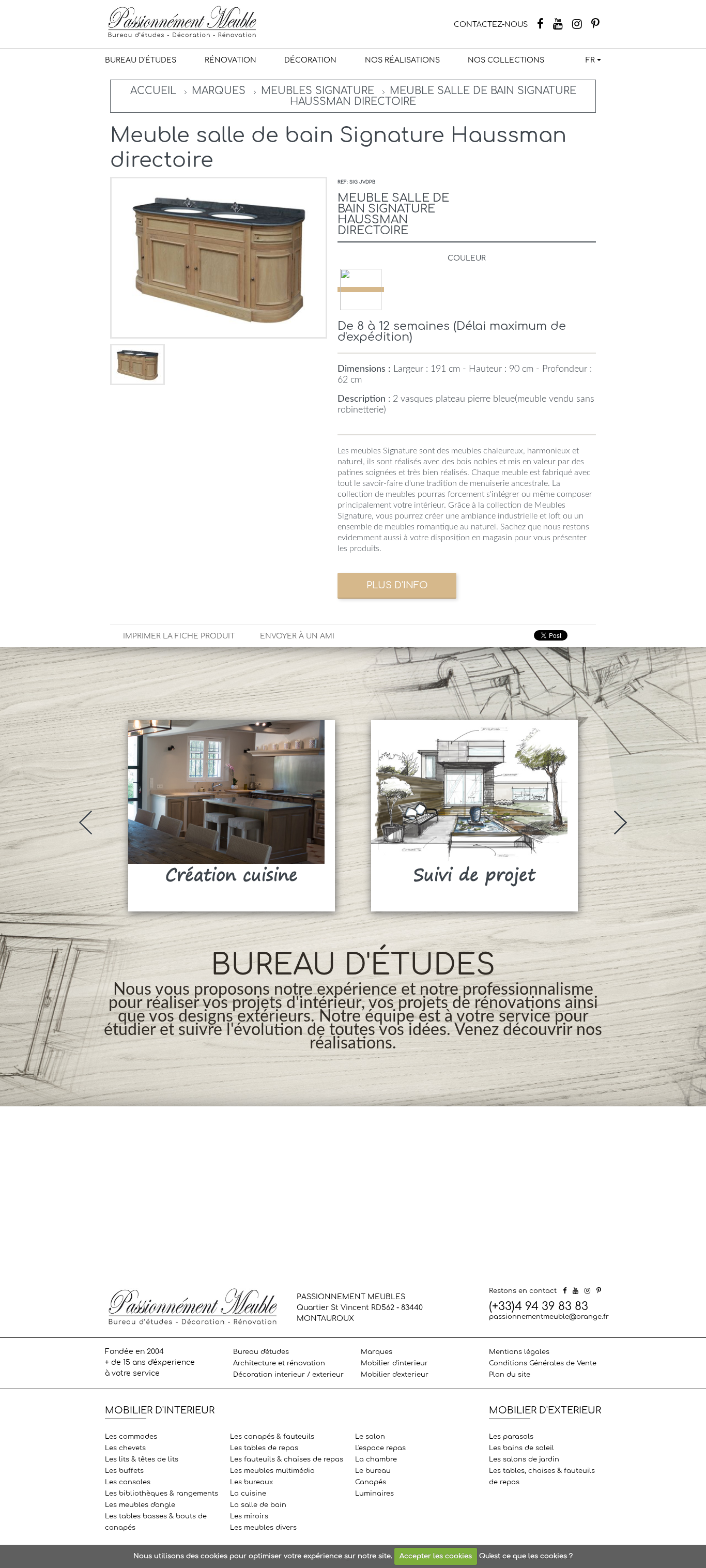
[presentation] (85, 822)
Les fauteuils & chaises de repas (286, 1459)
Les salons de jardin (524, 1459)
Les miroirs (249, 1516)
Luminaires (374, 1493)
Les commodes (131, 1436)
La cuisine (248, 1493)
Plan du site (509, 1374)
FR (590, 60)
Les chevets (125, 1448)
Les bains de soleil (521, 1448)
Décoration (310, 60)
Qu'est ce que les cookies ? (526, 1556)
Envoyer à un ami (297, 636)
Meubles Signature (317, 90)
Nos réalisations (402, 60)
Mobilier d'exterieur (394, 1374)
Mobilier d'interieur (394, 1363)
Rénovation (230, 60)
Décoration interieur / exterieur (288, 1374)
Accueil (153, 90)
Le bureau (373, 1470)
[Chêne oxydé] (360, 289)
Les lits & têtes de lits (141, 1459)
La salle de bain (258, 1505)
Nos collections (506, 60)
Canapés (370, 1482)
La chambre (376, 1459)
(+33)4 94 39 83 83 (538, 1306)
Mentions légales (519, 1352)
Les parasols (511, 1436)
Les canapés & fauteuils (272, 1436)
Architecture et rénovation (279, 1363)
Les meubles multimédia (272, 1470)
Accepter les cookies (436, 1556)
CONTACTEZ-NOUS (491, 24)
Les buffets (124, 1470)
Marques (218, 90)
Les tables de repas (264, 1448)
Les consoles (127, 1482)
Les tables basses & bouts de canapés (156, 1522)
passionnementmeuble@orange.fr (549, 1316)
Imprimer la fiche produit (179, 636)
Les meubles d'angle (140, 1505)
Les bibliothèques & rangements (161, 1493)
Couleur (467, 258)
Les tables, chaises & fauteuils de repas (542, 1476)
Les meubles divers (263, 1527)
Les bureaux (251, 1482)
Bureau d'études (140, 60)
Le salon (370, 1436)
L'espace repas (380, 1448)
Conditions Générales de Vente (542, 1363)
